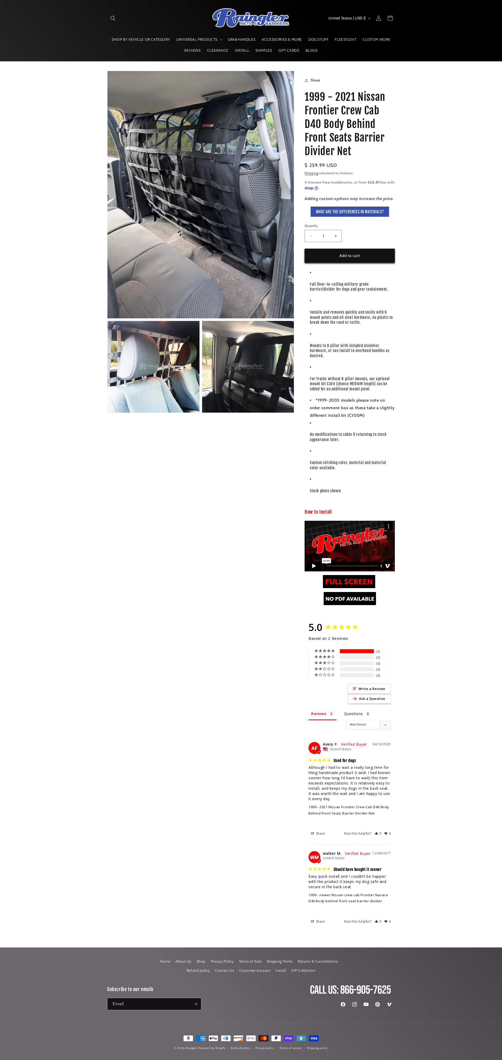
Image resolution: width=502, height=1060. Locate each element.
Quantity (311, 226)
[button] (113, 18)
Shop (201, 961)
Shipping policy (317, 1048)
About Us (183, 961)
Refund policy (198, 970)
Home (165, 961)
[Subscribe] (195, 1004)
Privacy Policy (222, 961)
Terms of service (290, 1048)
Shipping (311, 173)
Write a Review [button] (371, 688)
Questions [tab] (353, 713)
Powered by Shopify (212, 1048)
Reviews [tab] (318, 713)
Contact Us (224, 970)
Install (281, 970)
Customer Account (255, 970)
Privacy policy (264, 1048)
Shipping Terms (280, 961)
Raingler (191, 1048)
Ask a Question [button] (372, 698)
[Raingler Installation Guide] (349, 587)
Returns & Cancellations (318, 961)
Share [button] (315, 80)
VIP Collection (303, 970)
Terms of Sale (250, 961)
